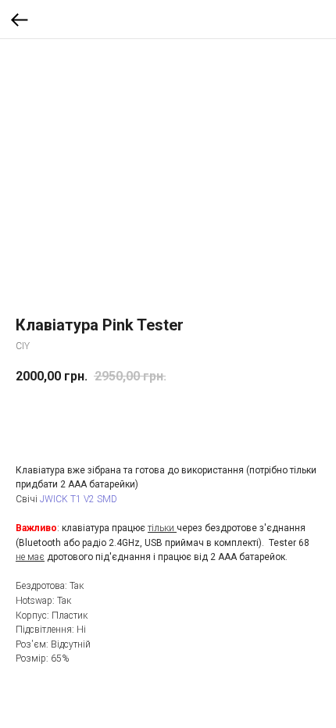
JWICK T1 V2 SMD (78, 499)
